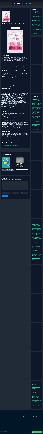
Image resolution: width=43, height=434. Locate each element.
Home (14, 3)
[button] (41, 3)
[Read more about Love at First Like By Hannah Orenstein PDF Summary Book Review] (6, 162)
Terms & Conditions (36, 417)
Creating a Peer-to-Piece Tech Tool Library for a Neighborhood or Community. (36, 17)
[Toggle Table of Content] (18, 28)
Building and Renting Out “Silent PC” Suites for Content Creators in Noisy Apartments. (36, 128)
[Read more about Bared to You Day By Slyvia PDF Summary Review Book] (20, 162)
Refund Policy (35, 416)
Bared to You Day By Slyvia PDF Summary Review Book (22, 169)
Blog (22, 3)
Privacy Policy (35, 418)
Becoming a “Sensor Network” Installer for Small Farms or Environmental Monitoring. (36, 21)
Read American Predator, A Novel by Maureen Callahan (10, 145)
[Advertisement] (36, 50)
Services (18, 3)
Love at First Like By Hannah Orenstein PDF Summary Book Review (8, 170)
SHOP (26, 3)
